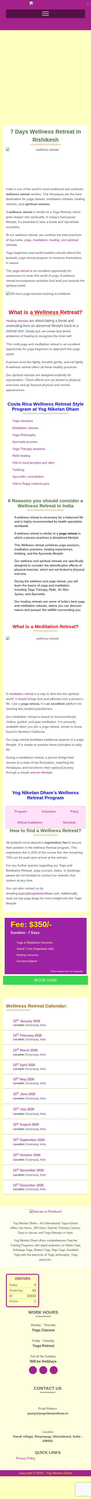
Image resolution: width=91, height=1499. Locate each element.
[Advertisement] (45, 70)
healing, (54, 240)
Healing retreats (17, 321)
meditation (39, 240)
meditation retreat (21, 694)
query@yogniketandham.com (39, 893)
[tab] (19, 811)
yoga (27, 240)
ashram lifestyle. (41, 772)
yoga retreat (20, 271)
